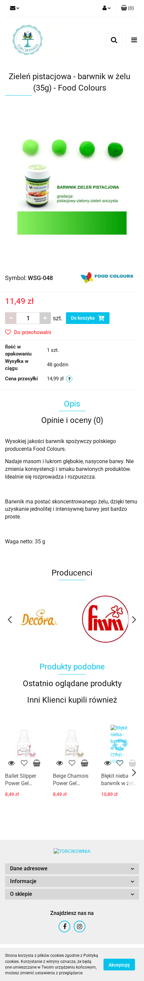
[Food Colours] (107, 277)
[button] (72, 868)
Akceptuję (119, 964)
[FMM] (85, 619)
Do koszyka (83, 318)
